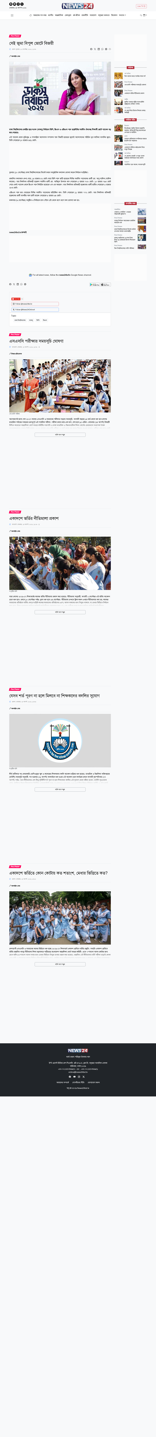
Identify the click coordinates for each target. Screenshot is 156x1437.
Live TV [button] (140, 6)
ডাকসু (31, 320)
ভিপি (38, 320)
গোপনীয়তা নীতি (78, 1082)
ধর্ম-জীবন (76, 15)
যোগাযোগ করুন (94, 1082)
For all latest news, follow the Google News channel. (62, 275)
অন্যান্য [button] (121, 15)
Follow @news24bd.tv (23, 304)
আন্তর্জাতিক (59, 15)
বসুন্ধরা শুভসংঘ (104, 15)
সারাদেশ (93, 15)
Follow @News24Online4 (25, 310)
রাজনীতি (85, 15)
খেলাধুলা (68, 15)
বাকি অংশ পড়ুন (60, 435)
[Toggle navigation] (12, 15)
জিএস (45, 320)
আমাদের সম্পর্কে (62, 1082)
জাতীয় (50, 15)
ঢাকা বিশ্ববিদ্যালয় (20, 320)
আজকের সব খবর (39, 15)
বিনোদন (114, 15)
